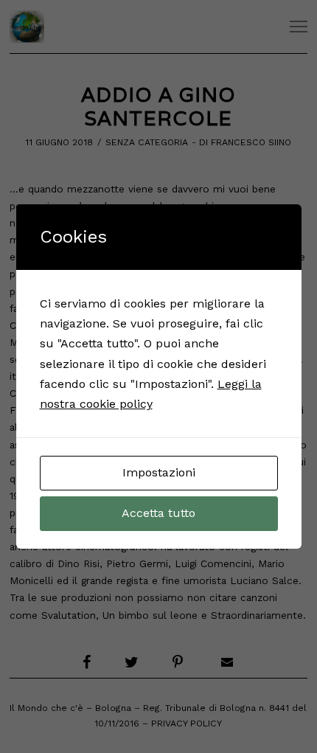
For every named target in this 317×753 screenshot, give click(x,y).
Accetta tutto (158, 513)
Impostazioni (158, 472)
